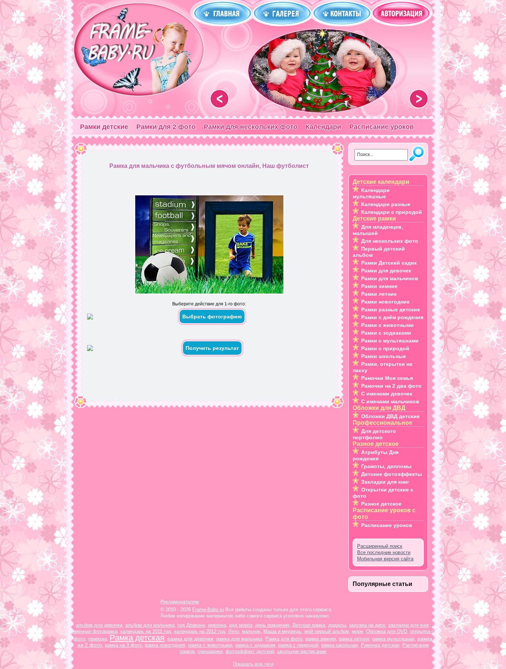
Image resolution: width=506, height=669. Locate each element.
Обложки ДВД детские (390, 416)
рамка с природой (298, 645)
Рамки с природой (385, 348)
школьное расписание (301, 651)
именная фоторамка (94, 631)
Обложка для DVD (386, 631)
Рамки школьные (383, 356)
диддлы (337, 625)
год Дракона (191, 625)
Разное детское (381, 504)
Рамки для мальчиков (389, 278)
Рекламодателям (179, 602)
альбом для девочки (99, 625)
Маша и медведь (282, 631)
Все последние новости (383, 552)
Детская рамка (308, 625)
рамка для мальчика (239, 639)
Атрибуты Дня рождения (376, 455)
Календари (323, 126)
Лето (233, 631)
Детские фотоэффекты (391, 474)
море (357, 631)
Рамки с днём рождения (392, 317)
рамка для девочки (190, 639)
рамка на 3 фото (123, 645)
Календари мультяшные (371, 193)
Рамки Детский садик (389, 263)
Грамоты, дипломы (386, 466)
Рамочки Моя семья (387, 378)
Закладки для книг (385, 482)
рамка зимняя (320, 639)
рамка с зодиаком (255, 645)
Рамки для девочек (386, 271)
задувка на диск (367, 625)
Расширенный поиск (379, 546)
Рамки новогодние (385, 302)
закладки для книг (408, 625)
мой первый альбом (326, 631)
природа (97, 639)
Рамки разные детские (390, 309)
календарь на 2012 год (199, 631)
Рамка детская (137, 637)
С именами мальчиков (390, 401)
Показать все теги (253, 664)
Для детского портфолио (374, 434)
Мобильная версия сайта (385, 559)
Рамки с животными (387, 325)
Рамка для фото (283, 639)
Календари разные (385, 204)
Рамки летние (379, 294)
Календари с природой (391, 212)
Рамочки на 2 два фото (391, 386)
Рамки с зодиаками (386, 333)
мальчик (251, 631)
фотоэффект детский (250, 651)
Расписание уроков (381, 126)
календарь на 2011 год (145, 631)
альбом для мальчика (149, 625)
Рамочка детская (380, 645)
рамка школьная (339, 645)
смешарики (210, 651)
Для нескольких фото (389, 241)
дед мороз (240, 625)
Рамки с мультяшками (390, 341)
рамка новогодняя (165, 645)
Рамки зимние (379, 286)
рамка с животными (210, 645)
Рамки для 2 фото (166, 126)
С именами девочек (386, 394)
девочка (217, 625)
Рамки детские (104, 126)
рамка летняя (354, 639)
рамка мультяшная (393, 639)
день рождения (272, 625)
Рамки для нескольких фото (250, 126)
